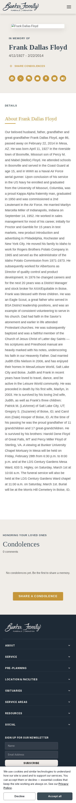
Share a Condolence (38, 596)
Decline (19, 796)
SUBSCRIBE (31, 763)
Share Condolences (27, 66)
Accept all (55, 796)
